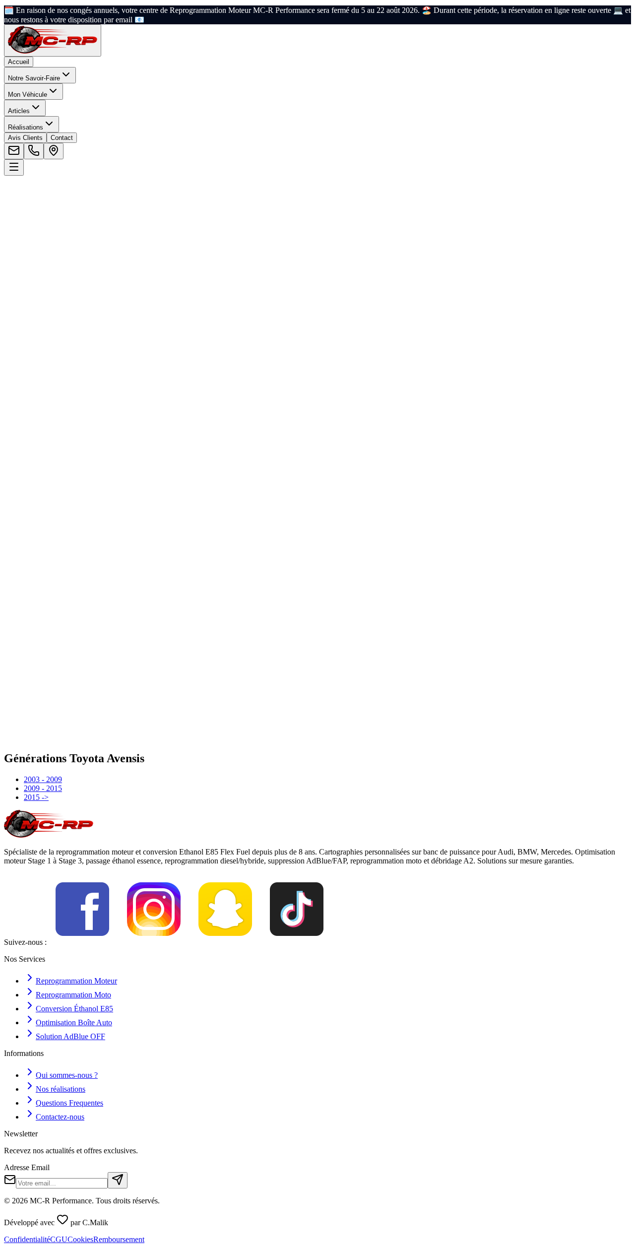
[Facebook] (82, 942)
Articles (19, 111)
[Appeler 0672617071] (34, 151)
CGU (58, 1239)
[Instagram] (154, 942)
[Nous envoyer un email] (14, 151)
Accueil (18, 62)
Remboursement (118, 1239)
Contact (62, 137)
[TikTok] (296, 942)
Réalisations (25, 127)
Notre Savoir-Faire (34, 78)
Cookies (80, 1239)
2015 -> (36, 797)
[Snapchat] (225, 942)
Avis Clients (25, 137)
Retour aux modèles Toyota (59, 257)
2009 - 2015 (43, 788)
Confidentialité (27, 1239)
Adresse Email (27, 1167)
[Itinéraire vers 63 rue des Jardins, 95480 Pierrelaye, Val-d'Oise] (54, 151)
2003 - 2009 (43, 779)
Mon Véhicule (27, 94)
